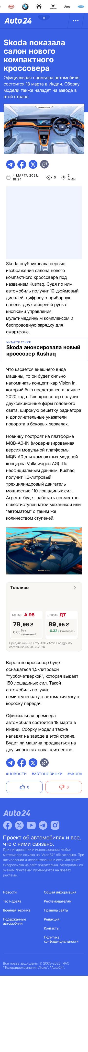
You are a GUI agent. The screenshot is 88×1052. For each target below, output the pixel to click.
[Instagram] (55, 825)
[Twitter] (19, 825)
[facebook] (21, 164)
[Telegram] (43, 825)
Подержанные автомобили (14, 921)
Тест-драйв (12, 901)
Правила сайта (56, 910)
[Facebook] (7, 825)
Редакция (51, 919)
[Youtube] (31, 825)
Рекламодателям (58, 901)
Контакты (51, 928)
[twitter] (33, 164)
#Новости (16, 774)
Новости (10, 892)
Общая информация (60, 892)
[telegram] (10, 164)
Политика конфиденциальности (61, 939)
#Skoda (75, 774)
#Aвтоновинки (47, 774)
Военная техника (17, 910)
